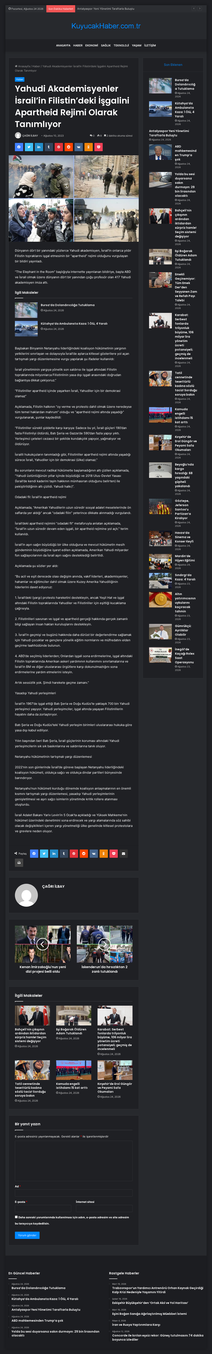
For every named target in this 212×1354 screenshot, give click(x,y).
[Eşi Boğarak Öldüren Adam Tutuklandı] (73, 1015)
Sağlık (106, 45)
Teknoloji (121, 45)
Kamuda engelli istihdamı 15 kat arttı (72, 1086)
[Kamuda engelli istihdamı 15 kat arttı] (73, 1070)
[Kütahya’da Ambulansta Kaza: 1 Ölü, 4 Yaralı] (26, 328)
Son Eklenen (173, 65)
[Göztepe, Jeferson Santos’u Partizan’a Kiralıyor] (160, 506)
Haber (77, 45)
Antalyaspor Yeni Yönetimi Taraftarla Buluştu (169, 133)
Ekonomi (91, 45)
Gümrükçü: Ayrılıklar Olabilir (183, 630)
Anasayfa (63, 45)
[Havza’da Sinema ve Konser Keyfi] (160, 538)
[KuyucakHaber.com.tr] (106, 26)
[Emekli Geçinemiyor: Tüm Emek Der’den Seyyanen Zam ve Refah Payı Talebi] (160, 280)
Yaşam (136, 45)
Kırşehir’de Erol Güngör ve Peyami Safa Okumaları (115, 1088)
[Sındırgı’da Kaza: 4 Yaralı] (160, 580)
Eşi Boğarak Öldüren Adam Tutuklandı (71, 1031)
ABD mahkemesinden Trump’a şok (98, 8)
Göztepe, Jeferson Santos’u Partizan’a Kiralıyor (183, 509)
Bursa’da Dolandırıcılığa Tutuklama (68, 305)
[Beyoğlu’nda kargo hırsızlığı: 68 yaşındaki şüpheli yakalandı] (160, 470)
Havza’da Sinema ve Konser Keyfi (184, 537)
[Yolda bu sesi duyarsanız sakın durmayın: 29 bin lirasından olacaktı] (160, 179)
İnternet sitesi (85, 1201)
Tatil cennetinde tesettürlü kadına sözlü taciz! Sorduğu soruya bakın (30, 1090)
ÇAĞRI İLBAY (30, 135)
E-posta (21, 1201)
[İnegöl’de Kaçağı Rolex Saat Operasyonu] (160, 655)
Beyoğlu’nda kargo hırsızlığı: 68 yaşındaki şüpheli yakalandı (184, 475)
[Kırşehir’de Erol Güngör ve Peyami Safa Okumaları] (115, 1070)
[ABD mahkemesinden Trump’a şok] (160, 152)
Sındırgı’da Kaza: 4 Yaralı (185, 577)
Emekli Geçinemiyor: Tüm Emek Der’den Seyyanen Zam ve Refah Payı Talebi (186, 287)
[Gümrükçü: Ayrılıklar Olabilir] (160, 631)
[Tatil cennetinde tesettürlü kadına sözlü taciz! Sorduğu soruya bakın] (32, 1070)
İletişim (150, 45)
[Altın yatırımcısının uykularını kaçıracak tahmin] (160, 599)
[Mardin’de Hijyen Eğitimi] (160, 561)
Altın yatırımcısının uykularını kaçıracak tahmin (185, 602)
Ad (18, 1186)
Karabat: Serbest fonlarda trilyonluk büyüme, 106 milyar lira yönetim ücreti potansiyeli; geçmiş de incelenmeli (115, 1039)
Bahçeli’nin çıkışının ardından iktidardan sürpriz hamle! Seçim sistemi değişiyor (30, 1035)
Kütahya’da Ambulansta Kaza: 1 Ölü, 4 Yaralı (74, 324)
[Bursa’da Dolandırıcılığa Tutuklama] (26, 310)
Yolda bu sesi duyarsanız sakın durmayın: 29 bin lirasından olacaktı (185, 185)
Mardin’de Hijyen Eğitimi (185, 558)
